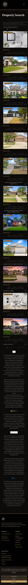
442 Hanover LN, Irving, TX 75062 (15, 315)
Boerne (3, 553)
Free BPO (18, 540)
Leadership (18, 534)
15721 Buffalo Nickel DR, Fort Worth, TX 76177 (15, 155)
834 (23, 347)
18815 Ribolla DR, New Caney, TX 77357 (15, 262)
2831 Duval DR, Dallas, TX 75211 (15, 236)
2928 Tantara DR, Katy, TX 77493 (15, 288)
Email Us (18, 544)
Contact (17, 542)
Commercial (5, 540)
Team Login (19, 547)
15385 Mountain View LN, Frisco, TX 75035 (15, 53)
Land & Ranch (5, 534)
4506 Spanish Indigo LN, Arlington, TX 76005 (15, 104)
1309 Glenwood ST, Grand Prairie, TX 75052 (15, 129)
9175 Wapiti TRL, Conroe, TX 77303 (15, 180)
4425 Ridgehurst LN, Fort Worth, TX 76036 (15, 79)
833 (20, 347)
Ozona (3, 564)
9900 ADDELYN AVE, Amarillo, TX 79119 (15, 208)
